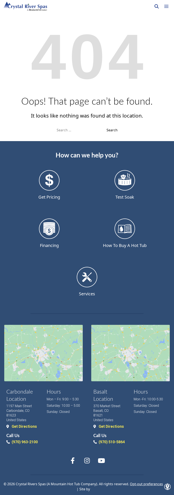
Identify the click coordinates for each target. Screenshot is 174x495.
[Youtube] (101, 461)
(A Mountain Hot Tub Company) (72, 484)
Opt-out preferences (146, 484)
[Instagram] (87, 461)
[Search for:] (82, 130)
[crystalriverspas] (25, 6)
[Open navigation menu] (166, 6)
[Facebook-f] (72, 461)
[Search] (156, 6)
